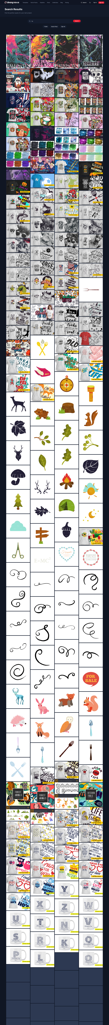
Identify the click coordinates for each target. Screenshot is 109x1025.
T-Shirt (45, 26)
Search (77, 21)
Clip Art (63, 26)
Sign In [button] (95, 2)
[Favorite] (27, 66)
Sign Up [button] (101, 2)
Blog (61, 2)
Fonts (48, 2)
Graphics (42, 2)
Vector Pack (54, 26)
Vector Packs (34, 2)
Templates (25, 2)
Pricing (67, 2)
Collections (55, 2)
